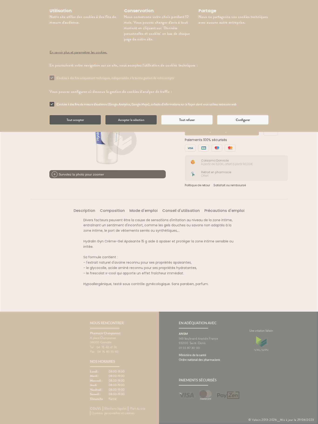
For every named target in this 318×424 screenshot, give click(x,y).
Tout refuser (187, 119)
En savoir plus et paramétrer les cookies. (78, 52)
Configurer (243, 119)
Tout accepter (75, 119)
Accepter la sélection (131, 119)
